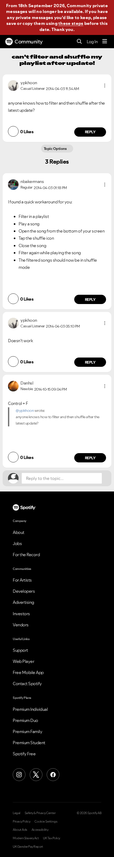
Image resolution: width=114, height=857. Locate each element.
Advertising (23, 602)
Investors (21, 614)
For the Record (26, 554)
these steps (70, 23)
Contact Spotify (27, 683)
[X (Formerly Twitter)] (36, 774)
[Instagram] (19, 774)
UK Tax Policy (51, 838)
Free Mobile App (28, 672)
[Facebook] (53, 774)
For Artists (22, 580)
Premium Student (29, 743)
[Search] (79, 42)
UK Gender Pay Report (28, 847)
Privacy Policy (21, 821)
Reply (90, 132)
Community (29, 41)
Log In (92, 41)
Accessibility (40, 830)
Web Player (23, 661)
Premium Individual (30, 709)
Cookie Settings (46, 821)
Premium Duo (25, 720)
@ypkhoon (25, 410)
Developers (24, 591)
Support (20, 650)
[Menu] (105, 41)
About (18, 532)
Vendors (21, 625)
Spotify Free (24, 754)
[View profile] (13, 85)
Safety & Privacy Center (40, 813)
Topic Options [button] (55, 148)
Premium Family (27, 731)
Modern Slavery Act (26, 838)
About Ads (20, 830)
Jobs (17, 543)
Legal (16, 813)
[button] (105, 86)
